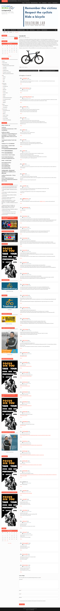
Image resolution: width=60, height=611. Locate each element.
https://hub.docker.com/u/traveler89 (26, 493)
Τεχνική (4, 111)
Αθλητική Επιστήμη (34, 2)
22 (7, 51)
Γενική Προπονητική (6, 110)
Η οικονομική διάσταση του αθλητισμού (9, 213)
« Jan (8, 56)
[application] (10, 224)
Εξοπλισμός (44, 2)
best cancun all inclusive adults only (26, 405)
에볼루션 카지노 (42, 201)
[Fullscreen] (16, 228)
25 (14, 51)
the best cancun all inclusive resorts (26, 366)
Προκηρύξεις (5, 107)
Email (20, 593)
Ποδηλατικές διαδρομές (7, 119)
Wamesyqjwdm (25, 543)
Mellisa (23, 129)
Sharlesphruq (25, 421)
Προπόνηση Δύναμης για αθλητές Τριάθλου (9, 194)
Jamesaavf (24, 532)
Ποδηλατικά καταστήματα (7, 97)
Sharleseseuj (25, 382)
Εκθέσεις (4, 100)
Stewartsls (24, 262)
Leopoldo (24, 185)
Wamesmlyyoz (25, 565)
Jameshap (24, 490)
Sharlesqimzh (25, 391)
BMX (3, 81)
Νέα (39, 2)
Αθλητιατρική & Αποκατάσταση (8, 73)
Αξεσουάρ (4, 89)
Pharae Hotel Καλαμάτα (6, 211)
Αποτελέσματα (5, 105)
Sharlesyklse (25, 470)
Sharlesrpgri (24, 451)
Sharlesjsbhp (25, 362)
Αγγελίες (4, 102)
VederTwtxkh (25, 295)
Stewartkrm (24, 227)
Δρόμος (4, 76)
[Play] (2, 228)
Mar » (10, 56)
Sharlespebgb (25, 431)
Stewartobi (24, 250)
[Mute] (14, 228)
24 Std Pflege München (27, 96)
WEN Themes (32, 609)
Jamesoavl (24, 521)
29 (7, 53)
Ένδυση (4, 91)
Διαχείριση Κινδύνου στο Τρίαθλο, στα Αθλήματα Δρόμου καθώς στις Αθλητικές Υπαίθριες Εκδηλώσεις (8, 206)
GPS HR (4, 94)
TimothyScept (25, 207)
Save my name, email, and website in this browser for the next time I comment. (33, 600)
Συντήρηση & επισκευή (6, 99)
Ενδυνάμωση (5, 116)
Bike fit (4, 113)
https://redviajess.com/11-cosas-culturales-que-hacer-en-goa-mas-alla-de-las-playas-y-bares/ (35, 435)
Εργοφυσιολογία (5, 70)
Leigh (23, 163)
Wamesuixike (25, 554)
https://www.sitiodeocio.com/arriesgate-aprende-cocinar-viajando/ (31, 464)
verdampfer (24, 78)
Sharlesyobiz (25, 460)
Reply (21, 83)
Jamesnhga (24, 510)
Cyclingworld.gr (6, 10)
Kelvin (23, 173)
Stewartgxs (24, 216)
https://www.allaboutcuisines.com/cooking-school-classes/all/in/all (31, 445)
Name (20, 590)
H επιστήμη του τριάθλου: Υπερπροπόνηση (9, 192)
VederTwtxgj (25, 318)
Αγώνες (49, 2)
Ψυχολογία (5, 68)
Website (20, 597)
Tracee (23, 150)
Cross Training (5, 118)
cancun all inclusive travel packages (25, 395)
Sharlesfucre (25, 441)
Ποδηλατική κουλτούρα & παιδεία (8, 65)
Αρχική (23, 2)
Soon (23, 139)
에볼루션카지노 (25, 198)
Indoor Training (5, 115)
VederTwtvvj (25, 340)
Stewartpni (24, 273)
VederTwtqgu (25, 329)
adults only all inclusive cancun (25, 385)
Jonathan (24, 106)
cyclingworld (27, 37)
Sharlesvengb (25, 372)
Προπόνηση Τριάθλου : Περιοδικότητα (8, 189)
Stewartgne (24, 238)
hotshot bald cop (25, 88)
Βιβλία (4, 95)
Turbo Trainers (5, 92)
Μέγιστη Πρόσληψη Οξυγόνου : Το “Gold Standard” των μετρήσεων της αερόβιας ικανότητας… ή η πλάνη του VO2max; (8, 201)
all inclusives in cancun (23, 415)
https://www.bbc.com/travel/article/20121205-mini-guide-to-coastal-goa (32, 454)
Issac (23, 117)
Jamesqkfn (24, 499)
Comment (20, 579)
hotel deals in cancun (23, 356)
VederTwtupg (25, 284)
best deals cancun (23, 425)
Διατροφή (4, 67)
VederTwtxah (25, 307)
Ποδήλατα (26, 67)
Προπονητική (55, 2)
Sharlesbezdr (25, 401)
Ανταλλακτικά (5, 86)
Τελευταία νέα (28, 2)
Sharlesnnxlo (25, 352)
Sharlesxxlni (24, 411)
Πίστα (4, 78)
